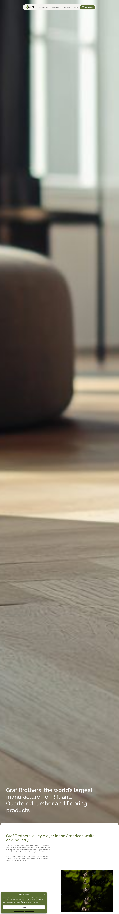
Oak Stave (29, 30)
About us (67, 7)
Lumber (28, 21)
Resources (55, 7)
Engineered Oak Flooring (35, 27)
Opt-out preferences (19, 911)
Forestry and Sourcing (34, 17)
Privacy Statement (29, 911)
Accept (24, 907)
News (76, 7)
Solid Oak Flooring (32, 24)
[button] (44, 894)
